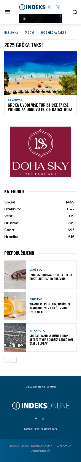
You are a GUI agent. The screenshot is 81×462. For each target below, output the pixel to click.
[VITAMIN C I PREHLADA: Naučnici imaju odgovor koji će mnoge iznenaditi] (15, 306)
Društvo (35, 270)
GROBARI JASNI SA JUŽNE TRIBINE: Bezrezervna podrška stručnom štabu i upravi (51, 339)
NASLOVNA (11, 32)
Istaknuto (37, 331)
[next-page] (14, 360)
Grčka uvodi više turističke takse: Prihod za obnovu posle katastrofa (40, 107)
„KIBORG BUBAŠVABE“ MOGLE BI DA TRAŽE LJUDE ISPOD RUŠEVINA (50, 276)
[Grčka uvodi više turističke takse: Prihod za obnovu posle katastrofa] (40, 73)
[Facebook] (35, 419)
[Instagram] (43, 419)
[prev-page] (7, 360)
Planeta (15, 100)
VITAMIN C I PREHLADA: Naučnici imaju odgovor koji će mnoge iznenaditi (49, 308)
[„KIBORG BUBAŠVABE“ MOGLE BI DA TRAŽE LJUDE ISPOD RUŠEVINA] (15, 274)
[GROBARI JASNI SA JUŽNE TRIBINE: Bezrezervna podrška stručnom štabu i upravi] (15, 337)
